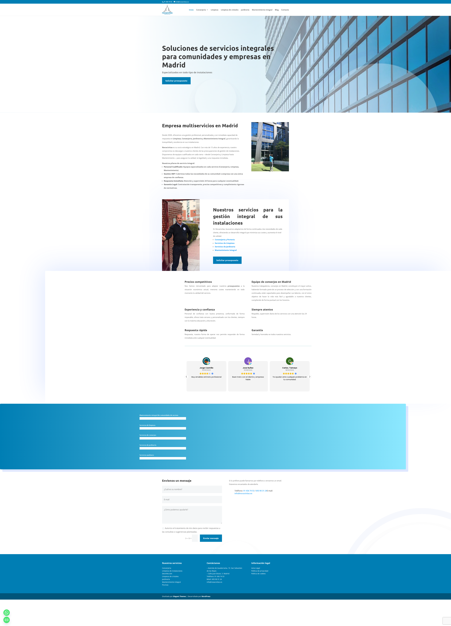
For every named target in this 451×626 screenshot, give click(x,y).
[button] (309, 376)
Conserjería (201, 10)
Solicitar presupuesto (176, 80)
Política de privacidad (259, 571)
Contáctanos (213, 563)
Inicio (191, 10)
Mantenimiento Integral (226, 250)
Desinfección (167, 573)
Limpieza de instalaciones (172, 571)
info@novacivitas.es (243, 493)
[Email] (6, 620)
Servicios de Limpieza (224, 243)
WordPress (206, 596)
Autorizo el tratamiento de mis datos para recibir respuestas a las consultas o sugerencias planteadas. (191, 530)
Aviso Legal (255, 568)
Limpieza (214, 10)
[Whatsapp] (6, 612)
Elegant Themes (179, 596)
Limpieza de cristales (229, 10)
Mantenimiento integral (262, 10)
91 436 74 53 (168, 2)
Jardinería (245, 10)
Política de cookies (258, 573)
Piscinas (165, 585)
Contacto (285, 10)
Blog (277, 10)
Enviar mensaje (211, 538)
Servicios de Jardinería (225, 246)
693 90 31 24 (261, 490)
